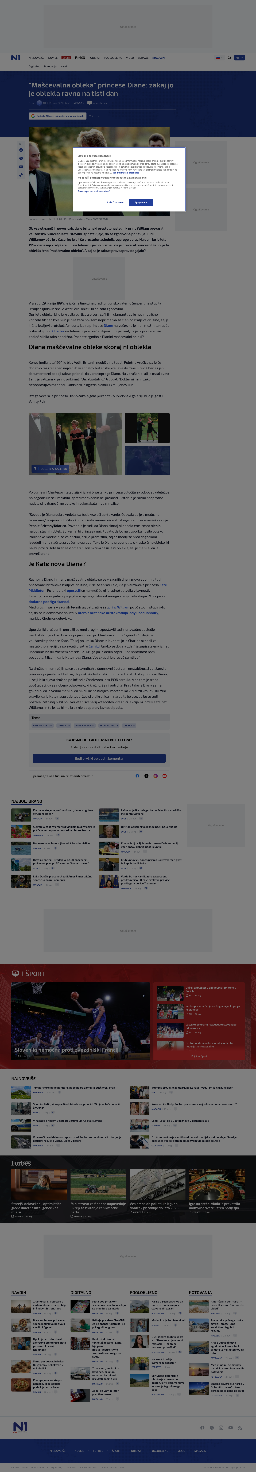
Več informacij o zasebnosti (126, 172)
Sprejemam (141, 202)
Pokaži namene (115, 202)
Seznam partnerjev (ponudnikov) (94, 191)
